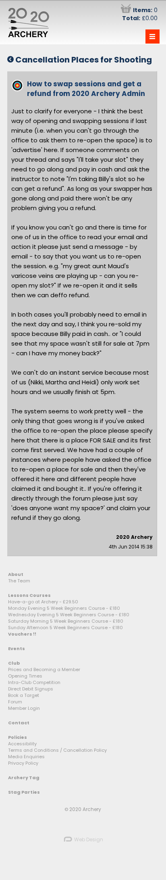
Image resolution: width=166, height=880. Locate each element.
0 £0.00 (140, 14)
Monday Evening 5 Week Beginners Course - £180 (64, 608)
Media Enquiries (26, 756)
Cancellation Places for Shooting (83, 59)
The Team (19, 581)
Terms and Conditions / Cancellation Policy (57, 750)
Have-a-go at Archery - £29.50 (43, 601)
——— (152, 36)
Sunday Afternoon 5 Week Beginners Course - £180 (65, 627)
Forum (15, 702)
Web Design (88, 839)
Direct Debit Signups (30, 689)
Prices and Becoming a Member (44, 669)
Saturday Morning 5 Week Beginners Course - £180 (65, 621)
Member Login (24, 708)
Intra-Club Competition (34, 682)
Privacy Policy (23, 763)
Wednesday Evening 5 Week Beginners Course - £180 (68, 614)
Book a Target (23, 695)
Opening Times (25, 676)
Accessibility (22, 743)
